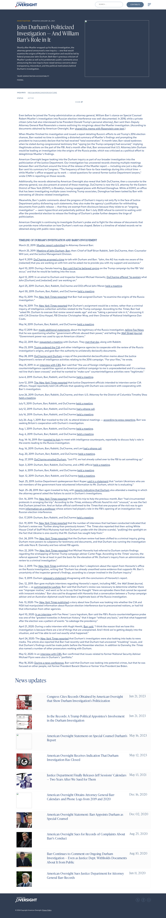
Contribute (135, 4)
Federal (20, 80)
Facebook (143, 900)
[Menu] (149, 4)
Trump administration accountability (33, 76)
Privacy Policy (46, 910)
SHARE (78, 102)
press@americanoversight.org (42, 93)
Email (149, 900)
